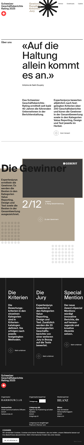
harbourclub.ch (7, 414)
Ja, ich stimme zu (10, 440)
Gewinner (35, 3)
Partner (60, 4)
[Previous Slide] (28, 184)
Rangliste (35, 6)
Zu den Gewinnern (52, 219)
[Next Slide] (76, 184)
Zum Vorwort (65, 133)
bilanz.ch (60, 416)
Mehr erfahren (20, 350)
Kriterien (34, 8)
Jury (32, 11)
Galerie (80, 4)
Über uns (52, 4)
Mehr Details (78, 441)
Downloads (70, 4)
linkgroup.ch (34, 416)
